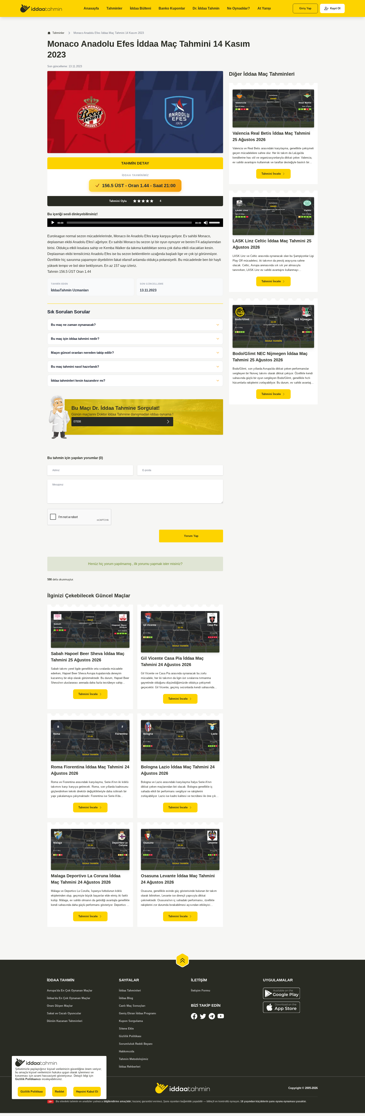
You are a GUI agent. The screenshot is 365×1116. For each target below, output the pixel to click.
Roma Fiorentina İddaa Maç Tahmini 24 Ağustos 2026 (90, 770)
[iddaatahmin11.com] (182, 1088)
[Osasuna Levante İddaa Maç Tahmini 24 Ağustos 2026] (180, 849)
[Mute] (206, 223)
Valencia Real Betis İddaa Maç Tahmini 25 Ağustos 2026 (271, 136)
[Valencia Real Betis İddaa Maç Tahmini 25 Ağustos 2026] (273, 108)
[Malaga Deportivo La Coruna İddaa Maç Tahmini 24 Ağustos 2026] (90, 849)
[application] (135, 222)
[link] (41, 8)
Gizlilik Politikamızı (28, 1079)
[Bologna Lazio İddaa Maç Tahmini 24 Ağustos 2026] (180, 740)
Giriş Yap (305, 8)
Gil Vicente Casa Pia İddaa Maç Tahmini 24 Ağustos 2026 (172, 661)
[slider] (215, 222)
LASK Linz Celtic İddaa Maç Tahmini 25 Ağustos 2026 (272, 244)
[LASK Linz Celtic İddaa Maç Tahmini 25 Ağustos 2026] (273, 216)
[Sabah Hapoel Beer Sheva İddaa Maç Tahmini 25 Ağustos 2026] (90, 629)
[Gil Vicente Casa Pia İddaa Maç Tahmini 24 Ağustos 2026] (180, 631)
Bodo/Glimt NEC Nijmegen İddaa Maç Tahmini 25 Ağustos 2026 (270, 356)
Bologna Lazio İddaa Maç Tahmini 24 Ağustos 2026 (178, 770)
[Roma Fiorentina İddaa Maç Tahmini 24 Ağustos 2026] (90, 740)
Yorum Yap (191, 535)
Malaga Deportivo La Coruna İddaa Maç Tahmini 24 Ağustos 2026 (85, 878)
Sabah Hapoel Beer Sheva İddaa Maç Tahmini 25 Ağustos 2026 (87, 656)
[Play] (53, 223)
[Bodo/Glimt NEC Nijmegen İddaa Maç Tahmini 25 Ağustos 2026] (273, 326)
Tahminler (58, 32)
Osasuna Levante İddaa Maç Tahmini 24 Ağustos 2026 (178, 878)
